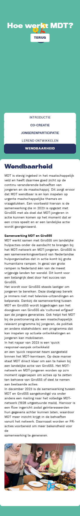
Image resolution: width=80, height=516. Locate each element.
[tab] (40, 118)
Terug (40, 37)
